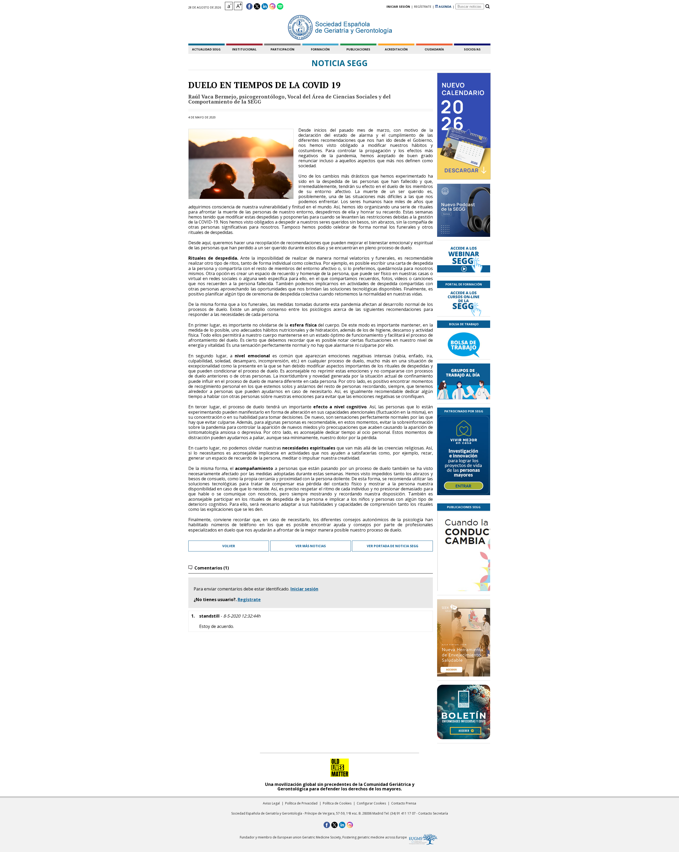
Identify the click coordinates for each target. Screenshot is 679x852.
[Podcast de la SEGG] (463, 212)
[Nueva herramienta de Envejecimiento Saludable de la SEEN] (463, 638)
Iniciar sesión (304, 589)
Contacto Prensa (403, 803)
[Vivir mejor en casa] (463, 455)
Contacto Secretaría (433, 813)
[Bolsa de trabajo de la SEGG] (463, 343)
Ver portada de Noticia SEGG (392, 546)
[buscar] (487, 6)
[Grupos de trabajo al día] (463, 381)
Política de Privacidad (301, 803)
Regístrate (249, 599)
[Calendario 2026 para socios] (463, 126)
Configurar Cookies (371, 803)
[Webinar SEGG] (463, 258)
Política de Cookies (337, 803)
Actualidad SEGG (206, 49)
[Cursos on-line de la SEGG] (463, 302)
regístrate (422, 6)
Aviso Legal (271, 803)
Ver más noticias (310, 546)
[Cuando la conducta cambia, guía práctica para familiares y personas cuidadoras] (463, 582)
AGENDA (444, 6)
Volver (228, 546)
